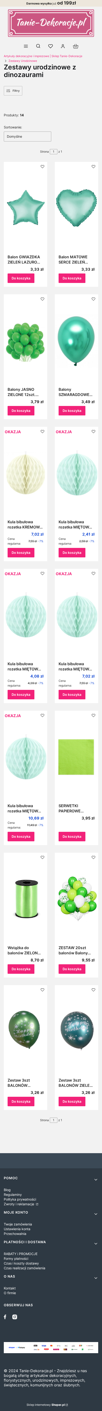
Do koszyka (21, 278)
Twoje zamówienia (18, 1224)
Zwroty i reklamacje (19, 1204)
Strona (44, 151)
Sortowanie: (13, 127)
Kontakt (10, 1288)
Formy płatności (16, 1258)
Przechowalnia (15, 1234)
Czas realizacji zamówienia (24, 1268)
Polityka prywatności (20, 1199)
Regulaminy (13, 1195)
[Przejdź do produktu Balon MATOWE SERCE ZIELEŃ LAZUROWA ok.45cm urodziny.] (76, 208)
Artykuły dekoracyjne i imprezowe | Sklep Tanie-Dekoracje (43, 56)
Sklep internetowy (46, 1404)
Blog (7, 1190)
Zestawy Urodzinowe (23, 61)
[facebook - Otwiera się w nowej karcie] (6, 1317)
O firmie (10, 1293)
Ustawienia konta (17, 1229)
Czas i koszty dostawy (21, 1263)
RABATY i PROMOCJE (20, 1254)
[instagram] (14, 1317)
